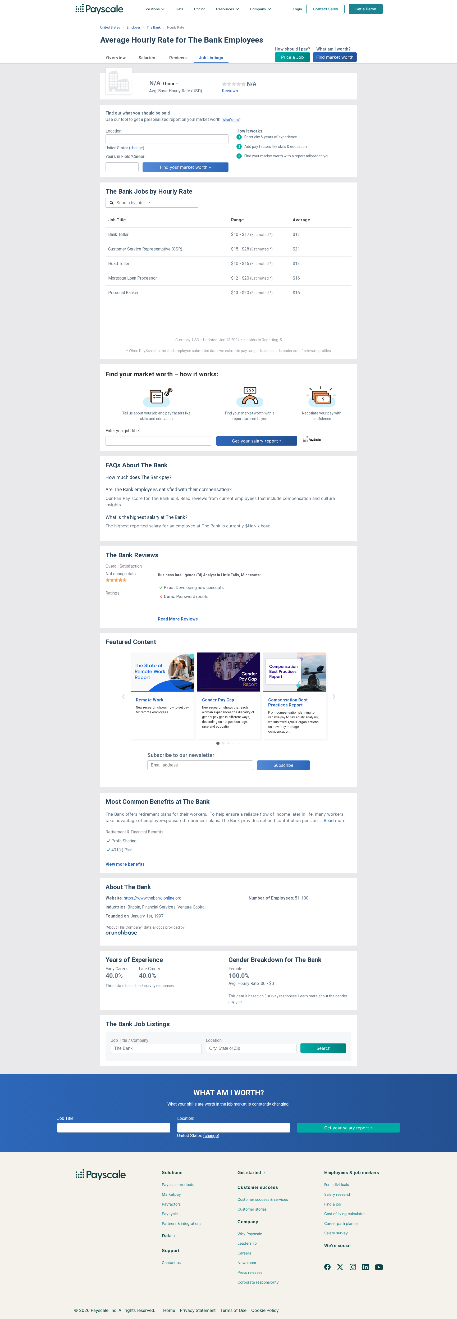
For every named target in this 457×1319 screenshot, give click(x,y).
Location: (114, 131)
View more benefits (125, 864)
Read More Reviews (178, 619)
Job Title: (65, 1118)
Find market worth (334, 57)
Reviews (230, 90)
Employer (133, 27)
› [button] (334, 695)
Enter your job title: (123, 430)
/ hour (169, 83)
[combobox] (167, 139)
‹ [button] (123, 695)
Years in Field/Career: (125, 156)
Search (323, 1048)
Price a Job (292, 57)
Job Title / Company (129, 1040)
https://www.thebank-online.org (152, 898)
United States (110, 27)
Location (214, 1040)
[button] (115, 57)
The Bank (154, 27)
